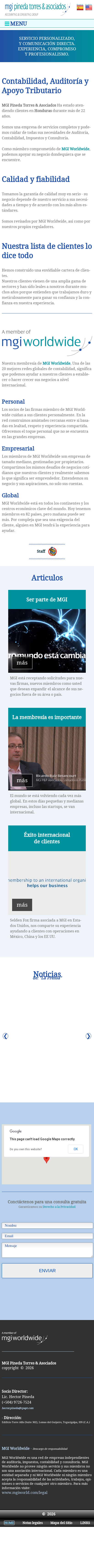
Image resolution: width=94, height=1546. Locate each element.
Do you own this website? (26, 1149)
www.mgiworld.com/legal (24, 1492)
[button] (46, 1159)
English (88, 5)
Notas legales (33, 1523)
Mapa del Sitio (61, 1523)
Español (80, 5)
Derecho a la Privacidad (59, 1207)
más (22, 662)
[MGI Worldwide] (47, 358)
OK (76, 1149)
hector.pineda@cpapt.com (18, 1408)
